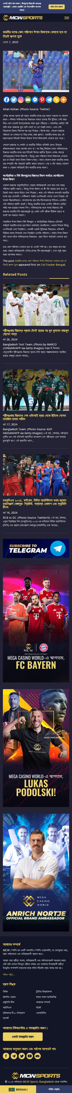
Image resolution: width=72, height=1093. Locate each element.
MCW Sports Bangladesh (38, 1081)
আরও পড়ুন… (9, 974)
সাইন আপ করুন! (56, 6)
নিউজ (5, 991)
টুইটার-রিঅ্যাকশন (44, 991)
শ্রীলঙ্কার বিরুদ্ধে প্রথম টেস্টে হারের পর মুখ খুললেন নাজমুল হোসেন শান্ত (36, 332)
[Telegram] (48, 99)
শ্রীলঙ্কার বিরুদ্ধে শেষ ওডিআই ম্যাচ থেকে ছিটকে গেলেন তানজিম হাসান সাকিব (34, 417)
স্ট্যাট (38, 1007)
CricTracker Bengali (53, 264)
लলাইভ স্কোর (9, 997)
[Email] (27, 99)
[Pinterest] (41, 99)
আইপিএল (7, 1007)
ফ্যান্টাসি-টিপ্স (8, 1002)
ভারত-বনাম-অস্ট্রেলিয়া (46, 997)
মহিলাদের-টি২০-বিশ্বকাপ (14, 1013)
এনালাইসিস (41, 1013)
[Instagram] (19, 99)
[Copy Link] (55, 99)
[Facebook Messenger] (34, 99)
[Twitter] (12, 99)
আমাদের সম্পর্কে (43, 1002)
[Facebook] (5, 99)
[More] (62, 99)
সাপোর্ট (6, 1018)
